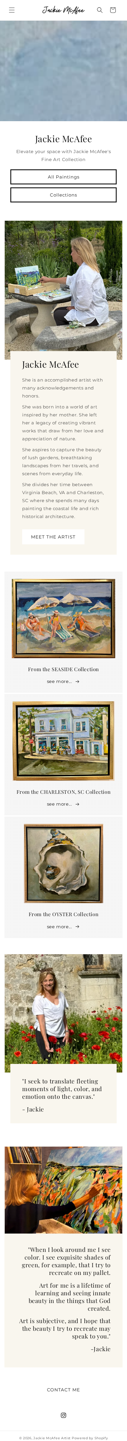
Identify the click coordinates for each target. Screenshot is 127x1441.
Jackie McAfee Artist (52, 1438)
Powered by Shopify (90, 1438)
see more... (59, 681)
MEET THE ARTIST (53, 536)
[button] (11, 10)
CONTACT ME (63, 1390)
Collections (63, 194)
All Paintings (63, 176)
